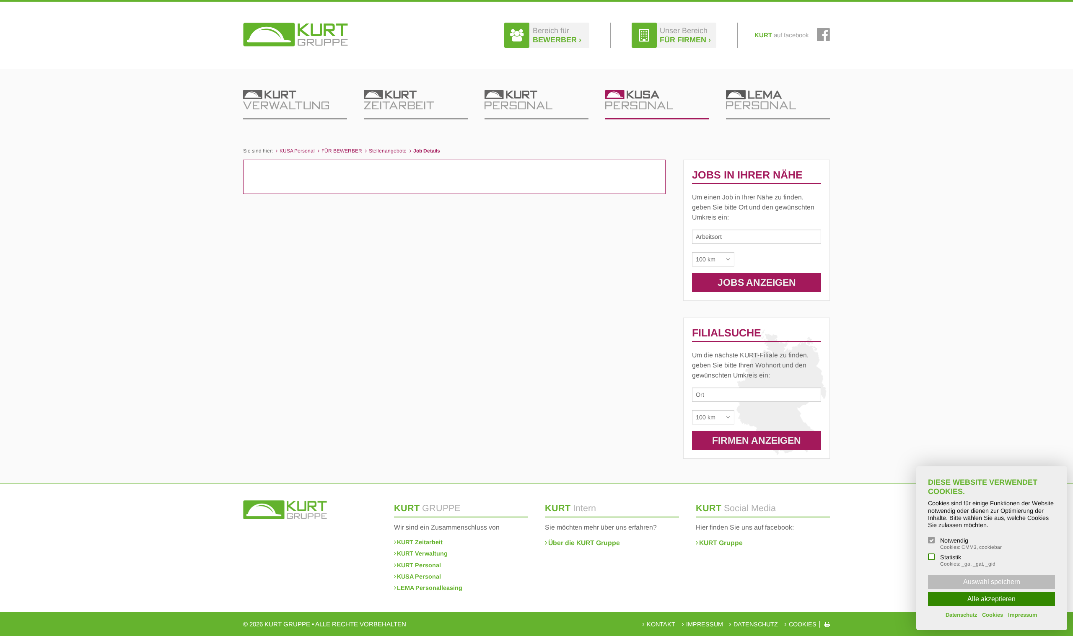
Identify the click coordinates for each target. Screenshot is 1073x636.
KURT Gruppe (721, 542)
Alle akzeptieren (991, 598)
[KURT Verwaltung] (295, 104)
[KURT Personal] (536, 104)
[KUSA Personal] (657, 104)
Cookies (802, 624)
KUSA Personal (419, 576)
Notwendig (971, 543)
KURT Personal (419, 565)
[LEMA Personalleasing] (778, 104)
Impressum (704, 624)
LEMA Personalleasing (429, 587)
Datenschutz (755, 624)
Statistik (967, 560)
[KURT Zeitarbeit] (416, 104)
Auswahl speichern (991, 581)
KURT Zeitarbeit (420, 542)
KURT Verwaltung (422, 553)
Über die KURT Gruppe (584, 542)
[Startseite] (295, 35)
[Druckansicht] (827, 624)
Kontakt (661, 624)
